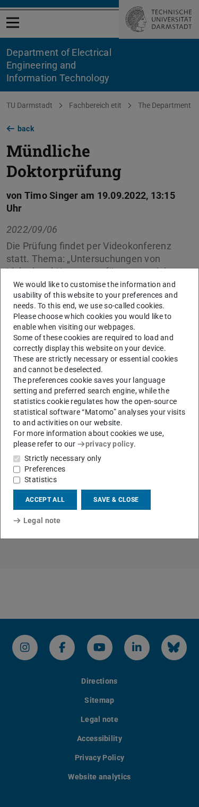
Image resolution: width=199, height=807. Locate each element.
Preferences (44, 469)
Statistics (40, 479)
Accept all (45, 499)
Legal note (42, 520)
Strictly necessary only (62, 458)
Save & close (116, 499)
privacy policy (109, 444)
